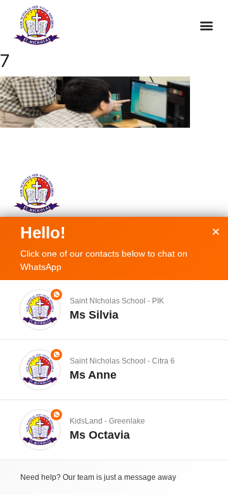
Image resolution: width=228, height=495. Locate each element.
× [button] (216, 232)
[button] (206, 25)
